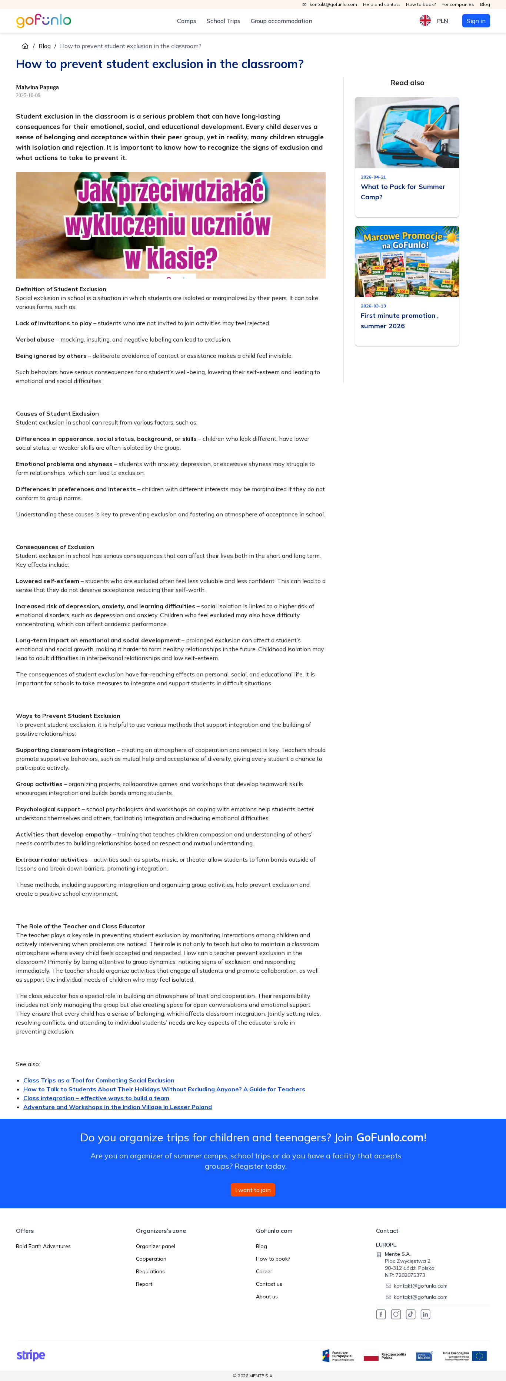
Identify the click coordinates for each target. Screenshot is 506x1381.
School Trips (223, 20)
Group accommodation (281, 20)
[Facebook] (381, 1314)
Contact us (269, 1284)
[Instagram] (396, 1314)
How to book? (273, 1258)
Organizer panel (155, 1246)
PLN (442, 20)
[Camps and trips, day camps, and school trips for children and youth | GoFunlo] (43, 21)
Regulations (150, 1271)
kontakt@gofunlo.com (420, 1285)
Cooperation (151, 1258)
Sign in (476, 20)
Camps (186, 20)
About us (267, 1296)
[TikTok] (411, 1314)
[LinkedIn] (425, 1314)
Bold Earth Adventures (43, 1246)
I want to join (253, 1190)
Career (264, 1271)
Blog (45, 46)
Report (144, 1284)
